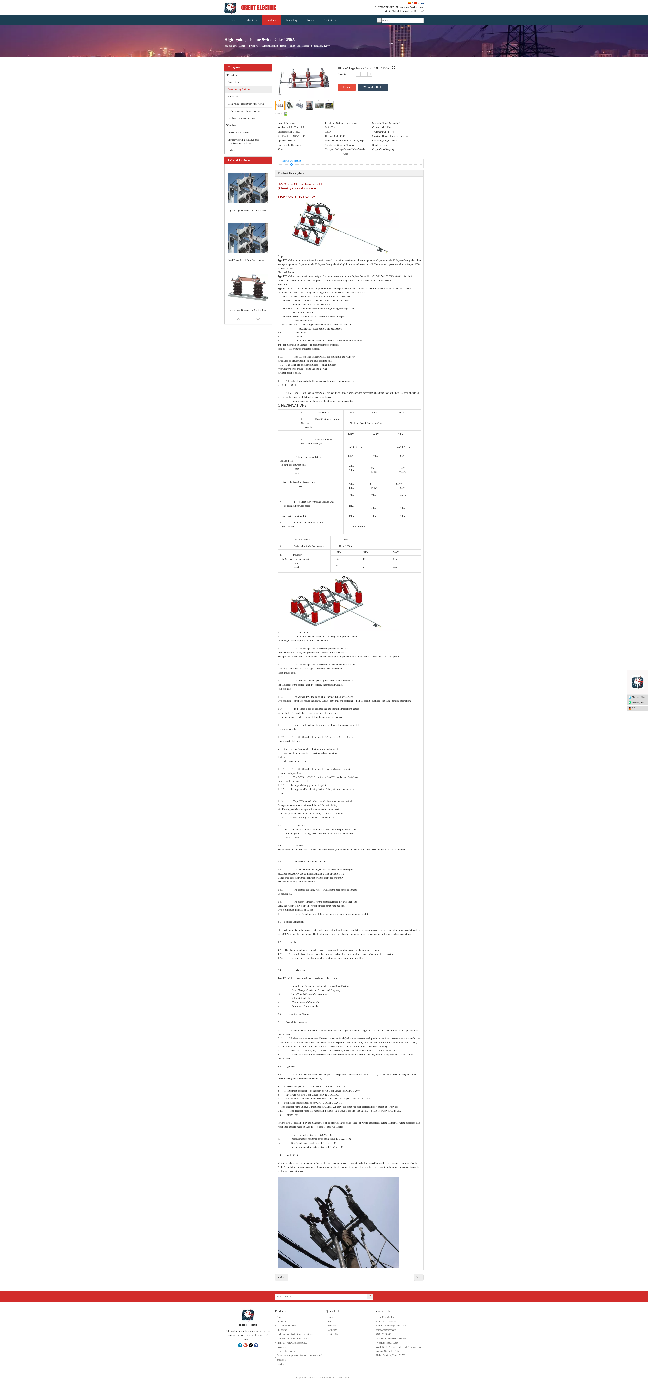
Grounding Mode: (380, 123)
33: (279, 149)
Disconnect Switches (286, 1325)
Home (330, 1317)
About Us (331, 1321)
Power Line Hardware (287, 1351)
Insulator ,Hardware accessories (292, 1342)
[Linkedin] (240, 1345)
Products (331, 1325)
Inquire (346, 87)
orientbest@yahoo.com (411, 7)
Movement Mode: (333, 140)
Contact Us (332, 1334)
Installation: (330, 123)
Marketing (332, 1330)
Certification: (284, 132)
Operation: (283, 140)
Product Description (291, 161)
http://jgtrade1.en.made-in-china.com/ (404, 11)
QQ (633, 708)
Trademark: (377, 132)
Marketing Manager (640, 697)
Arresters (281, 1317)
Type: (280, 123)
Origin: (375, 149)
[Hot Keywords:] (379, 20)
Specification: (284, 136)
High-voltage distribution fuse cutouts (295, 1334)
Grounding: (377, 140)
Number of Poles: (286, 127)
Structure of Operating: (336, 145)
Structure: (377, 136)
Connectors (282, 1321)
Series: (328, 127)
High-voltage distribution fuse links (294, 1338)
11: (326, 132)
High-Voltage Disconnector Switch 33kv (247, 210)
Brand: (375, 145)
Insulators (281, 1347)
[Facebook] (256, 1345)
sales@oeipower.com (386, 1330)
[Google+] (245, 1345)
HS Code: (329, 136)
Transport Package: (334, 149)
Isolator (280, 1364)
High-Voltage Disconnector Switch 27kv (247, 310)
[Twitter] (251, 1345)
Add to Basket (375, 87)
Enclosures (282, 1330)
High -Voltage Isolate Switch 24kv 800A (247, 260)
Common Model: (380, 127)
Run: (280, 145)
